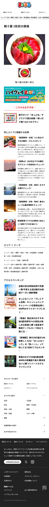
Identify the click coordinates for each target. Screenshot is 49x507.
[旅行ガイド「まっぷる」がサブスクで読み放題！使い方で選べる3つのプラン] (10, 118)
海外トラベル (25, 12)
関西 (12, 17)
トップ (3, 17)
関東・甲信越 (31, 405)
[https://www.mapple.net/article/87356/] (10, 220)
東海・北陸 (8, 409)
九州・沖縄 (30, 413)
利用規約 (7, 476)
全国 (5, 400)
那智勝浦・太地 (36, 17)
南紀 (16, 17)
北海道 (29, 400)
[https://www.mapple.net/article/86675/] (10, 161)
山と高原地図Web (31, 490)
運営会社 (28, 472)
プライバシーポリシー (32, 476)
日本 (8, 17)
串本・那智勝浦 (24, 17)
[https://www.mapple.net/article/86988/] (10, 184)
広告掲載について (31, 480)
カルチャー (42, 12)
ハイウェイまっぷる (11, 494)
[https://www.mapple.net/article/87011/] (10, 137)
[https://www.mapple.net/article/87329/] (10, 201)
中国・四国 (8, 413)
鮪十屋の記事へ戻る (24, 82)
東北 (5, 405)
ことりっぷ (8, 490)
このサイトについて (11, 472)
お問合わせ (8, 480)
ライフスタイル (32, 388)
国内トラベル (7, 12)
